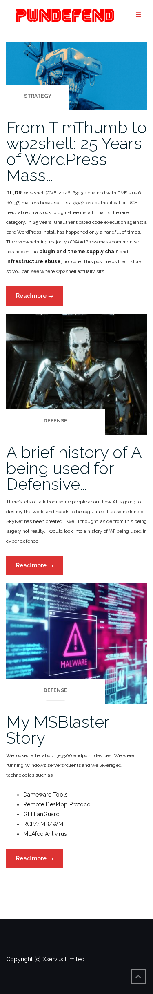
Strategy (37, 96)
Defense (55, 421)
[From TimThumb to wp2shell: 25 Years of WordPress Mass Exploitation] (76, 75)
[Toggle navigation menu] (138, 15)
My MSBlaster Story (57, 729)
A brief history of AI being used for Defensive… (76, 468)
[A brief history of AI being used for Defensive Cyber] (76, 374)
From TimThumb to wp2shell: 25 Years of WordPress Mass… (76, 151)
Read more (39, 299)
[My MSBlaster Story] (76, 643)
